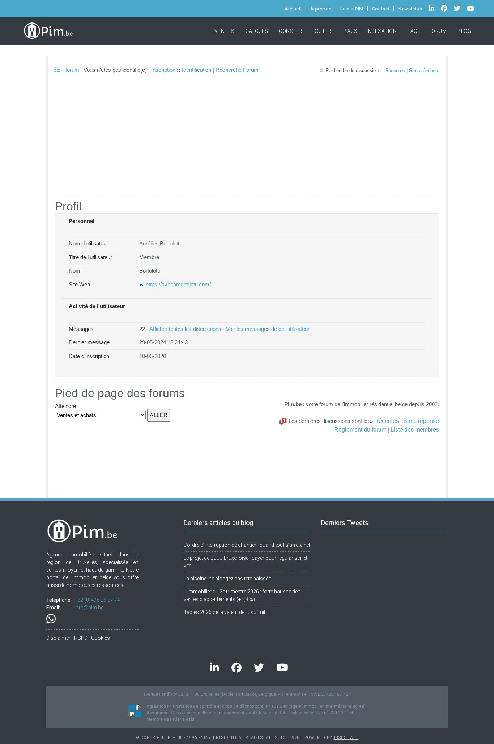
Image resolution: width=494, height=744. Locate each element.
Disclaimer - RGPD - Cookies (78, 638)
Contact (381, 9)
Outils (324, 31)
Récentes (395, 70)
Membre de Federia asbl (170, 719)
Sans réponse (423, 70)
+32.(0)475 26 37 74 (97, 600)
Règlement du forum (360, 429)
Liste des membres (415, 429)
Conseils (291, 31)
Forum (438, 31)
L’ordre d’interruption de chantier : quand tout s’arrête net (247, 545)
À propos (321, 9)
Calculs (257, 31)
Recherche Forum (237, 70)
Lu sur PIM (351, 9)
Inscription (163, 70)
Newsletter (410, 9)
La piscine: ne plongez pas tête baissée (227, 578)
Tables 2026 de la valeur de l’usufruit (224, 612)
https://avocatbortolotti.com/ (178, 284)
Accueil (293, 9)
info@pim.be (88, 607)
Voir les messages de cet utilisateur (268, 329)
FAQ (413, 31)
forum (71, 70)
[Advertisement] (247, 140)
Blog (464, 31)
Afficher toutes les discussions (185, 329)
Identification (196, 70)
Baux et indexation (370, 31)
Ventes (224, 31)
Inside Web (346, 737)
